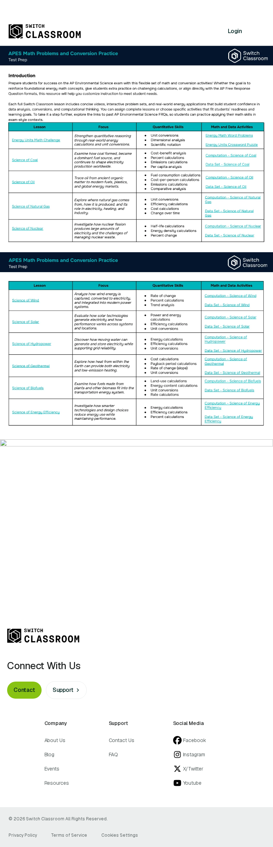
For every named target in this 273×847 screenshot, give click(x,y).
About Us (54, 740)
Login (235, 31)
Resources (56, 783)
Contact (24, 690)
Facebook (194, 740)
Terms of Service (69, 835)
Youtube (192, 783)
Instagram (194, 754)
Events (52, 769)
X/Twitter (193, 769)
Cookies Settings (119, 835)
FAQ (113, 754)
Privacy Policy (23, 835)
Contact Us (121, 740)
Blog (49, 754)
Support (63, 690)
